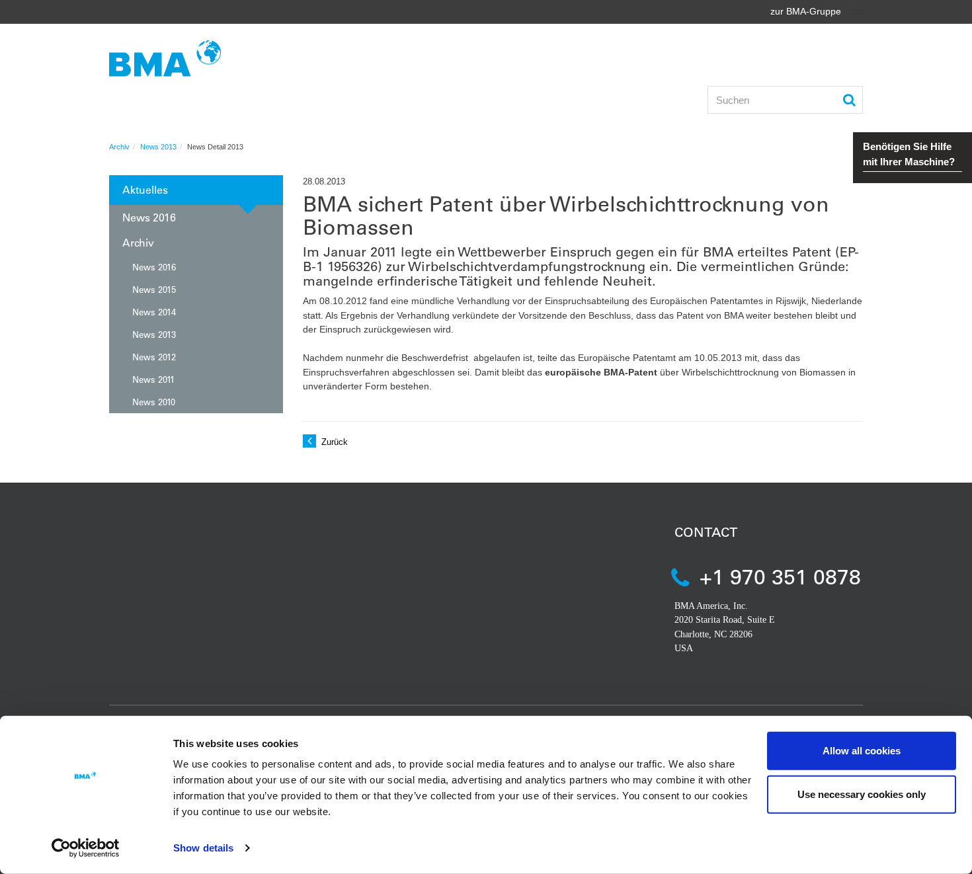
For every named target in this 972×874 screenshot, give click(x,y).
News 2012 (154, 356)
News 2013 (158, 147)
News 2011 (153, 379)
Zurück (333, 442)
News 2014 (154, 311)
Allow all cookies (862, 750)
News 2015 (154, 289)
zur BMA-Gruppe (805, 11)
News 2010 (153, 401)
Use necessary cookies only (861, 793)
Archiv (119, 147)
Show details (203, 848)
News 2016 (149, 217)
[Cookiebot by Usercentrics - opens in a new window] (85, 848)
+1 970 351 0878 (780, 576)
